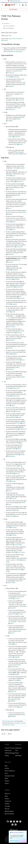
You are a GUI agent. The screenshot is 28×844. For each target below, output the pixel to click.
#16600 (14, 100)
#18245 (22, 435)
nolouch (17, 473)
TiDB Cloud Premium (15, 0)
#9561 (19, 569)
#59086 (23, 714)
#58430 (14, 614)
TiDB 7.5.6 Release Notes (8, 721)
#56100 (13, 246)
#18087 (10, 598)
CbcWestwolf (22, 429)
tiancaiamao (19, 181)
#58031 (19, 631)
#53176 (8, 229)
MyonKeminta (15, 77)
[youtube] (15, 824)
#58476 (15, 168)
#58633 (21, 325)
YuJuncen (16, 598)
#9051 (11, 516)
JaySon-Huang (11, 326)
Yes (4, 733)
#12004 (15, 707)
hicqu (15, 644)
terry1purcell (10, 72)
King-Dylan (10, 237)
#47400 (20, 71)
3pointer (12, 633)
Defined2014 (18, 287)
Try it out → (14, 4)
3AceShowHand (14, 666)
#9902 (13, 552)
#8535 (19, 119)
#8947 (7, 498)
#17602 (8, 388)
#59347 (8, 354)
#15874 (19, 107)
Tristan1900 (17, 136)
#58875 (21, 252)
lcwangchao (10, 86)
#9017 (11, 510)
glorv (21, 442)
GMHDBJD (13, 716)
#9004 (23, 502)
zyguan (13, 405)
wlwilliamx (10, 437)
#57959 (23, 621)
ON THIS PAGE (13, 9)
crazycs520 (19, 246)
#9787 (11, 544)
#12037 (10, 657)
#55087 (15, 144)
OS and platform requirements (14, 51)
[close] (25, 832)
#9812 (7, 535)
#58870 (8, 221)
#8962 (7, 481)
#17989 (13, 448)
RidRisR (20, 144)
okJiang (13, 481)
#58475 (23, 346)
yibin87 (13, 312)
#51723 (12, 287)
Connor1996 (20, 100)
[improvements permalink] (14, 55)
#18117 (7, 405)
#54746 (21, 206)
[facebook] (17, 821)
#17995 (8, 396)
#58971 (17, 367)
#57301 (24, 212)
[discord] (12, 824)
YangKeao (9, 197)
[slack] (20, 821)
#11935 (19, 665)
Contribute (6, 23)
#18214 (14, 417)
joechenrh (21, 298)
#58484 (8, 269)
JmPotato (13, 498)
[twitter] (10, 821)
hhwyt (23, 423)
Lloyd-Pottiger (18, 544)
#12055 (24, 689)
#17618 (16, 429)
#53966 (21, 235)
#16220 (11, 411)
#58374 (19, 338)
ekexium (9, 95)
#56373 (10, 136)
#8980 (12, 473)
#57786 (8, 77)
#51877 (8, 312)
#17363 (18, 423)
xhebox (14, 221)
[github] (7, 821)
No (10, 733)
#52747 (13, 332)
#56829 (15, 298)
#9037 (15, 466)
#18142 (10, 644)
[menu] (2, 5)
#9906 (18, 560)
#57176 (18, 260)
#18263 (16, 454)
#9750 (21, 580)
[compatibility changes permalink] (21, 44)
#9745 (7, 527)
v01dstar (22, 454)
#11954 (15, 680)
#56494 (21, 187)
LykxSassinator (11, 109)
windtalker (10, 120)
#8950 (22, 489)
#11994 (18, 699)
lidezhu (21, 707)
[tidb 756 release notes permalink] (9, 19)
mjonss (13, 175)
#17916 (21, 94)
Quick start (12, 38)
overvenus (18, 411)
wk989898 (16, 657)
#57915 (18, 195)
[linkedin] (14, 821)
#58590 (18, 154)
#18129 (17, 442)
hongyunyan (13, 691)
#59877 (23, 377)
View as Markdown (9, 28)
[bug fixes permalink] (10, 158)
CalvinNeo (14, 527)
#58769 (13, 181)
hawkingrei (21, 168)
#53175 (8, 175)
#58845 (24, 606)
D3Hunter (24, 154)
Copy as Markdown (10, 25)
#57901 (10, 279)
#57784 (8, 304)
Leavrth (12, 623)
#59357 (23, 84)
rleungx (20, 466)
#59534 (17, 360)
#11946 (10, 674)
